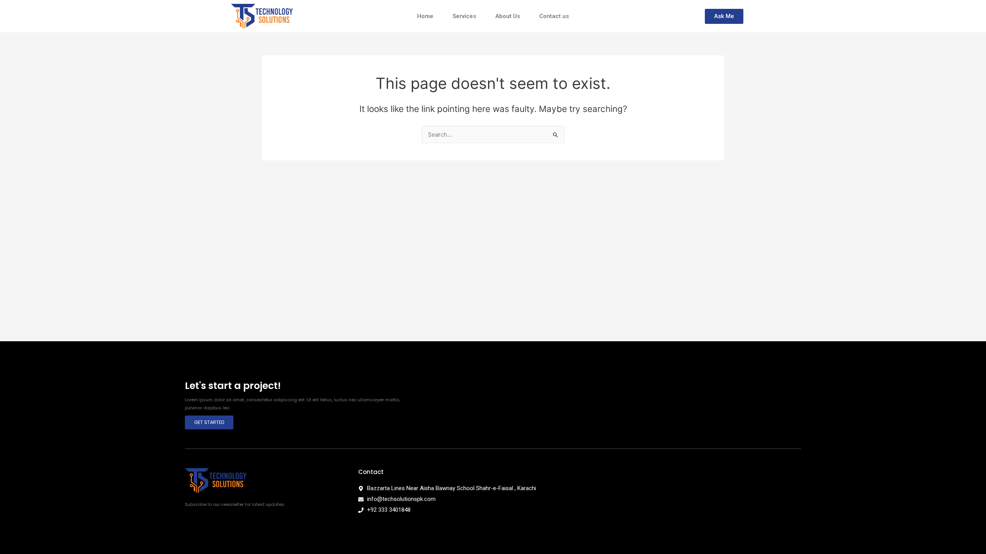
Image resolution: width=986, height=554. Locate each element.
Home (425, 16)
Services (464, 16)
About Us (507, 16)
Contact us (554, 16)
